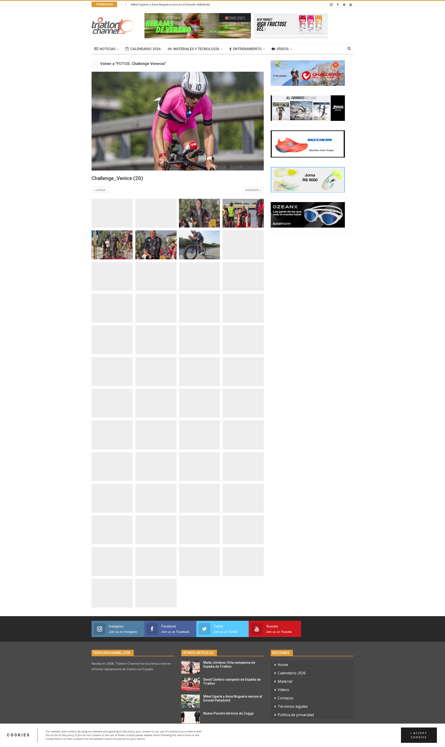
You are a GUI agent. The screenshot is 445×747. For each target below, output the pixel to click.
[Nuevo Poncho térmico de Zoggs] (190, 718)
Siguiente (252, 190)
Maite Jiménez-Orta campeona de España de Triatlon (229, 664)
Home (283, 664)
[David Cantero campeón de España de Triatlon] (190, 684)
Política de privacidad (296, 714)
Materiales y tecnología (196, 49)
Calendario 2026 (145, 49)
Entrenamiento (247, 49)
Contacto (285, 698)
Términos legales (293, 706)
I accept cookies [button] (419, 735)
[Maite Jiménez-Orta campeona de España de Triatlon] (190, 667)
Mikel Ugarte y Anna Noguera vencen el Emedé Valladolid (170, 4)
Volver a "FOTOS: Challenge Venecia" (132, 63)
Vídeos (283, 49)
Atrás (100, 190)
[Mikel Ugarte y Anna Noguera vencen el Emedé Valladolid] (190, 701)
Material (285, 681)
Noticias (107, 49)
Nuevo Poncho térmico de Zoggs (228, 713)
